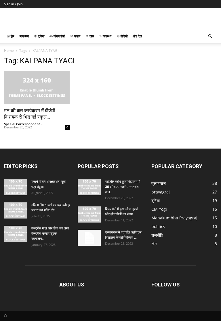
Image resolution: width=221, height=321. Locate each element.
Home (9, 50)
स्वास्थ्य (106, 36)
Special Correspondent (22, 124)
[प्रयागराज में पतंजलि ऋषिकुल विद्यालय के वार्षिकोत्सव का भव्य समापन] (89, 238)
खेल (91, 36)
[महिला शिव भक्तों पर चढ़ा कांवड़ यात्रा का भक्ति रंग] (15, 210)
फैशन (76, 36)
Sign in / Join (13, 4)
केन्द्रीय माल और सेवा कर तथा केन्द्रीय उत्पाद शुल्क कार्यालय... (50, 233)
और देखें (137, 36)
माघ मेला (24, 36)
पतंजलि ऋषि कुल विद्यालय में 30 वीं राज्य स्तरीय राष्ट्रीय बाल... (122, 187)
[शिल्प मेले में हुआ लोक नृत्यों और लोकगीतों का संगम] (89, 214)
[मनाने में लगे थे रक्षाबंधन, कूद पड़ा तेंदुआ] (15, 187)
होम (12, 36)
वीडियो (123, 36)
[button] (210, 36)
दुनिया (40, 36)
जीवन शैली (59, 36)
